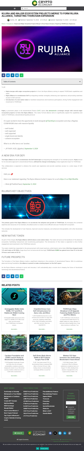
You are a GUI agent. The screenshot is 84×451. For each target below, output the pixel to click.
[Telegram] (60, 433)
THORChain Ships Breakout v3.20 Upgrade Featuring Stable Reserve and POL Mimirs (70, 312)
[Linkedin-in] (64, 433)
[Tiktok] (69, 433)
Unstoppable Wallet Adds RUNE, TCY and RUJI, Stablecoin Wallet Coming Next (14, 312)
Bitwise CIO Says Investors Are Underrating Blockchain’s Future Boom (70, 358)
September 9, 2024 (31, 149)
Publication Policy (66, 439)
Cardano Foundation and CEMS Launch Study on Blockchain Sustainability (14, 358)
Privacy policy (44, 448)
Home (3, 24)
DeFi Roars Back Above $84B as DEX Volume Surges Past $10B (42, 358)
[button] (14, 8)
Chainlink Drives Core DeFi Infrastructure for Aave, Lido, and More (42, 311)
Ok (37, 448)
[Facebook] (50, 433)
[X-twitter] (55, 433)
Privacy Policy (55, 439)
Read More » (14, 329)
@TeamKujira (51, 121)
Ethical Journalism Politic (61, 441)
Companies (9, 24)
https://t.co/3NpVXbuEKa (69, 179)
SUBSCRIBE (71, 417)
